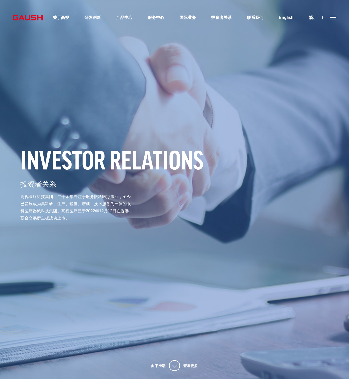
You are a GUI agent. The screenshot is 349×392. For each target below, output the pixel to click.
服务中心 (156, 17)
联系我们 (255, 17)
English (286, 17)
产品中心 (124, 17)
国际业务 (188, 17)
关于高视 (61, 17)
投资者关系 (221, 17)
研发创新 (93, 17)
